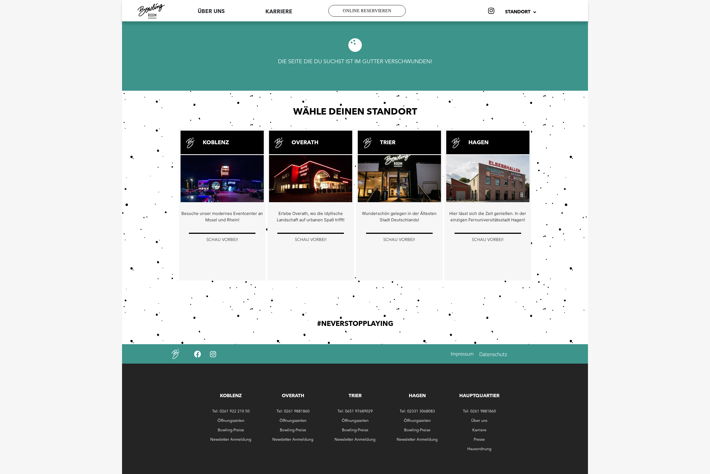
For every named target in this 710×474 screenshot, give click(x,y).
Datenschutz (493, 354)
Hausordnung (479, 449)
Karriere (479, 430)
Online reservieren (367, 10)
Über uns (211, 11)
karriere (278, 12)
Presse (479, 440)
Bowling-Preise (231, 430)
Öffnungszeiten (230, 421)
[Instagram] (491, 11)
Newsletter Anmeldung (230, 440)
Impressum (462, 354)
